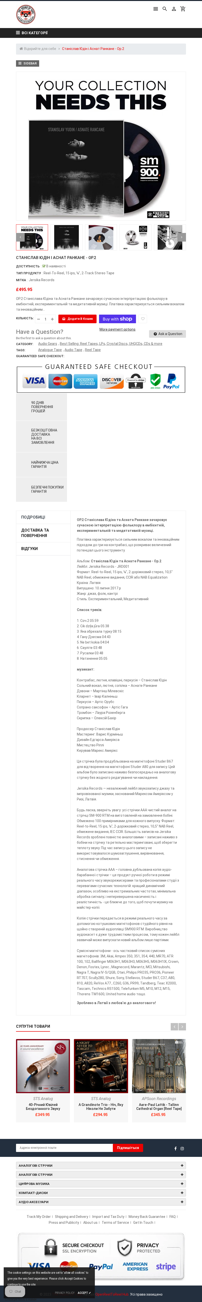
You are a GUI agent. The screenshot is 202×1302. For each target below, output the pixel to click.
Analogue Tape (50, 350)
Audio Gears (47, 344)
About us (90, 1223)
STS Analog (43, 1098)
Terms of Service (115, 1223)
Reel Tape (93, 350)
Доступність (28, 266)
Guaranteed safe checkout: (40, 356)
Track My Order (39, 1217)
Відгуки (29, 548)
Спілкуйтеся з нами (20, 1299)
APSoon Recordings (159, 1098)
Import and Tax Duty (108, 1217)
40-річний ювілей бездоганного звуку (43, 1107)
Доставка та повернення (35, 533)
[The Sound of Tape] (101, 1256)
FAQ (172, 1217)
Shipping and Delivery (71, 1217)
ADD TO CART (153, 1289)
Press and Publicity (64, 1223)
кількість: (25, 318)
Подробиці (33, 517)
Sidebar (30, 63)
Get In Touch (143, 1223)
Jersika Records (41, 280)
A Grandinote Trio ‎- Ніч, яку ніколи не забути (101, 1107)
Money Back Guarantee (147, 1217)
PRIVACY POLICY (65, 1293)
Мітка (21, 280)
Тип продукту (28, 273)
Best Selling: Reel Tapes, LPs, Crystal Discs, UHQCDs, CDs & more (111, 344)
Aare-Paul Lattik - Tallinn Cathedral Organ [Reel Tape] (159, 1107)
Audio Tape (73, 350)
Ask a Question (170, 334)
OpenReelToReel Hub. (112, 1294)
